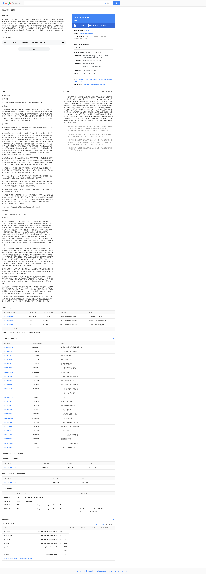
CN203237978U (8, 410)
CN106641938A (8, 320)
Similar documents (99, 79)
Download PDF (81, 25)
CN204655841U (8, 355)
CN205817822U (8, 368)
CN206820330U (8, 422)
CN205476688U (8, 439)
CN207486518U (8, 376)
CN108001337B (8, 347)
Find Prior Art (94, 25)
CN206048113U (8, 389)
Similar (104, 25)
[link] (7, 531)
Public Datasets (101, 571)
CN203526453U (8, 401)
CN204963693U (8, 393)
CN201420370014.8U (10, 467)
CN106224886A (8, 316)
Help (127, 571)
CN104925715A (8, 351)
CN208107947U (8, 430)
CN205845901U (8, 435)
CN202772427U (8, 405)
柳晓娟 (91, 33)
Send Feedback (88, 571)
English (87, 30)
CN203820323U (8, 418)
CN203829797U (8, 397)
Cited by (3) (80, 79)
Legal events (88, 79)
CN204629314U (8, 364)
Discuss (102, 84)
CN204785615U (8, 380)
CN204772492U (8, 447)
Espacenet (86, 84)
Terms (110, 571)
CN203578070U (8, 443)
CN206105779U (8, 384)
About (79, 571)
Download (100, 524)
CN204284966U (8, 372)
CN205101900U (8, 414)
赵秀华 (86, 33)
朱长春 (82, 33)
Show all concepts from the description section (18, 558)
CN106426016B (8, 359)
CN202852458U (8, 426)
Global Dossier (94, 84)
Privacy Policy (119, 571)
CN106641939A (8, 324)
